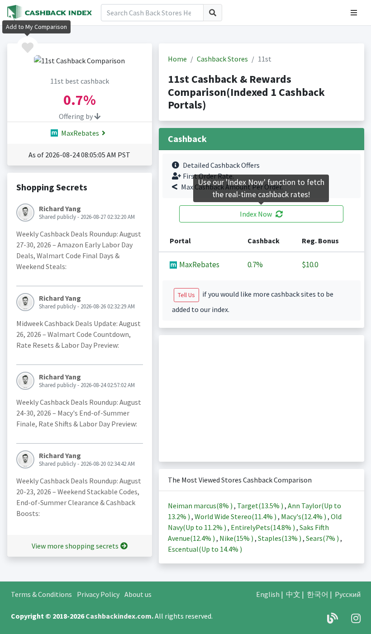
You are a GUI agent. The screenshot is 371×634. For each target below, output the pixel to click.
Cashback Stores (222, 58)
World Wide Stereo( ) (236, 516)
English (268, 594)
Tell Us (186, 295)
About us (138, 594)
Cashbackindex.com (119, 615)
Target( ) (261, 505)
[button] (353, 13)
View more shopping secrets (75, 545)
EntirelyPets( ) (263, 527)
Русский (348, 594)
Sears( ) (323, 538)
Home (177, 58)
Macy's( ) (304, 516)
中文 (293, 594)
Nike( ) (237, 538)
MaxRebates (79, 132)
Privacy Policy (98, 594)
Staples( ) (280, 538)
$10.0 (310, 265)
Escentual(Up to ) (205, 549)
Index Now (256, 213)
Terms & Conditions (41, 594)
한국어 (317, 594)
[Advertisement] (261, 398)
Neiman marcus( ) (201, 505)
